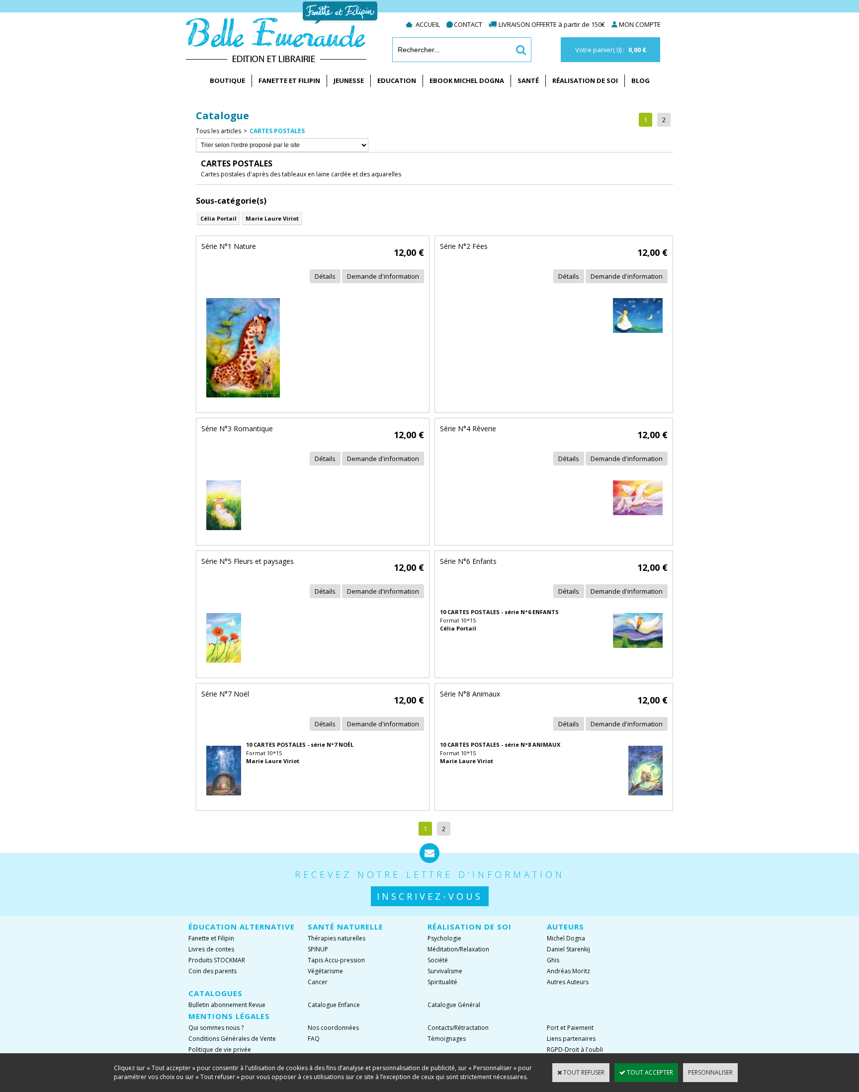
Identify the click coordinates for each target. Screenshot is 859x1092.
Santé (528, 80)
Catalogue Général (454, 1005)
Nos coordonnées (333, 1027)
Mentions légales (229, 1016)
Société (438, 960)
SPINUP (318, 949)
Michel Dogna (566, 938)
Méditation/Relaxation (458, 949)
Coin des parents (212, 971)
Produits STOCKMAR (216, 960)
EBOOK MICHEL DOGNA (467, 80)
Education (396, 80)
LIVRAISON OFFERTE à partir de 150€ (552, 24)
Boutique (227, 80)
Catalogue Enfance (334, 1005)
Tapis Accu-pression (336, 960)
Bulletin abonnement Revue (226, 1005)
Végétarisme (325, 971)
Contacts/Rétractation (458, 1027)
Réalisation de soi (585, 80)
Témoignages (447, 1038)
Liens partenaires (571, 1038)
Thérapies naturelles (336, 938)
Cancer (318, 982)
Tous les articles (218, 131)
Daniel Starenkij (568, 949)
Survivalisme (445, 971)
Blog (640, 80)
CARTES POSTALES (277, 131)
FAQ (314, 1038)
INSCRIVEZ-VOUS (430, 896)
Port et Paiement (570, 1027)
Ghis (553, 960)
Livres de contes (211, 949)
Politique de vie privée (219, 1049)
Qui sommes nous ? (216, 1027)
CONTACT (468, 24)
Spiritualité (442, 982)
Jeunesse (349, 80)
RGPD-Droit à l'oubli (575, 1049)
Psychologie (444, 938)
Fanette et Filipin (289, 80)
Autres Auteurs (568, 982)
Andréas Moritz (568, 971)
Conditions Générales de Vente (232, 1038)
